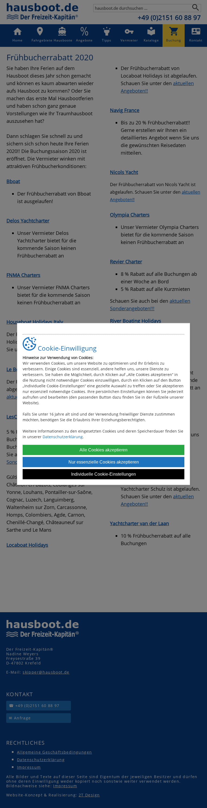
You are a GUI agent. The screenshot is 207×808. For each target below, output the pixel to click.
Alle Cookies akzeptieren (103, 449)
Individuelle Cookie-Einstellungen (103, 474)
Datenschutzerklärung (63, 436)
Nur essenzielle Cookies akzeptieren (103, 461)
